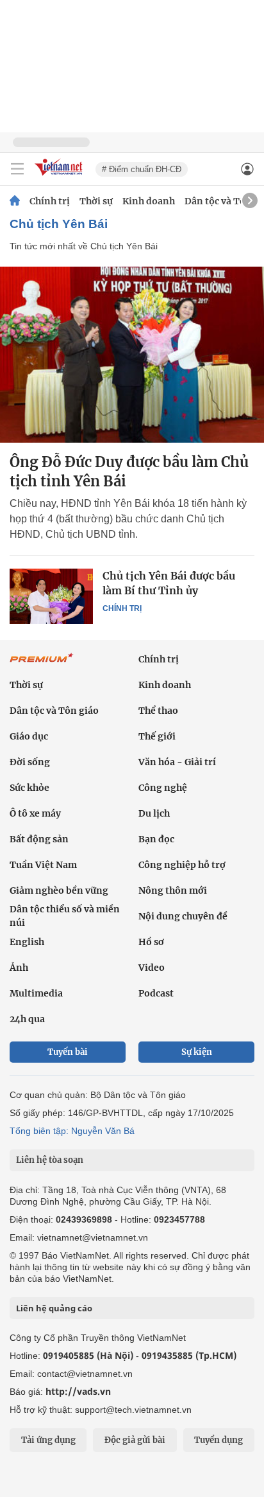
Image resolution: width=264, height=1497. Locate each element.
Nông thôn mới (172, 890)
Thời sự (96, 201)
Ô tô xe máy (35, 813)
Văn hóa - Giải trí (177, 762)
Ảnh (19, 967)
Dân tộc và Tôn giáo (54, 710)
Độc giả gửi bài (134, 1440)
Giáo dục (29, 736)
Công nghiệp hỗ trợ (182, 865)
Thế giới (157, 736)
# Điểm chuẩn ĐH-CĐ (141, 169)
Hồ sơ (151, 942)
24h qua (27, 1019)
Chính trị (49, 201)
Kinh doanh (148, 201)
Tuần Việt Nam (43, 865)
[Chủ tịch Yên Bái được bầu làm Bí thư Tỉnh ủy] (51, 596)
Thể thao (158, 710)
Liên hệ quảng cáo (54, 1308)
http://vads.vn (78, 1391)
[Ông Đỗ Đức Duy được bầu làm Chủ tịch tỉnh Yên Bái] (132, 355)
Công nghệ (162, 787)
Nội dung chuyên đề (182, 916)
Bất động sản (39, 839)
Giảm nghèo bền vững (59, 890)
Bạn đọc (156, 839)
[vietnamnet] (60, 176)
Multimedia (36, 993)
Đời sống (30, 762)
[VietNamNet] (15, 201)
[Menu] (17, 169)
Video (151, 967)
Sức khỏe (29, 787)
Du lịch (154, 813)
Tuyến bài (67, 1052)
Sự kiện (196, 1052)
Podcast (156, 993)
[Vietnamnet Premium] (42, 664)
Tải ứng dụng (48, 1440)
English (27, 942)
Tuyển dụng (218, 1440)
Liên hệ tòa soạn (49, 1160)
